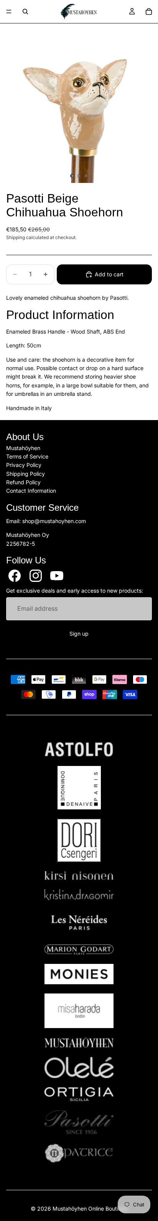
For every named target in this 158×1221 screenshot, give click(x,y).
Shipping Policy (25, 473)
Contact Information (31, 491)
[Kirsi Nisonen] (79, 875)
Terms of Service (27, 456)
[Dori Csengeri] (79, 840)
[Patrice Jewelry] (79, 1153)
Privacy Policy (23, 465)
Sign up (79, 633)
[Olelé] (79, 1067)
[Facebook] (14, 575)
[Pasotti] (79, 1122)
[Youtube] (56, 575)
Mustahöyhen (23, 448)
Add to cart (109, 274)
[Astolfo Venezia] (79, 749)
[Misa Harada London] (79, 1010)
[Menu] (9, 11)
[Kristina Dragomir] (79, 894)
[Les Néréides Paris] (79, 922)
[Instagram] (35, 575)
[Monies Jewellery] (79, 974)
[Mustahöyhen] (79, 1042)
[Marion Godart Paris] (79, 949)
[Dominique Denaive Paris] (79, 787)
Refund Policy (23, 482)
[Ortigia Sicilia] (79, 1094)
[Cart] (148, 11)
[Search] (25, 11)
